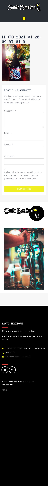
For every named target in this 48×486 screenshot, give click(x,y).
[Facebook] (5, 370)
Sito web (9, 156)
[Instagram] (13, 370)
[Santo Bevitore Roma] (24, 8)
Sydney (30, 481)
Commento (10, 111)
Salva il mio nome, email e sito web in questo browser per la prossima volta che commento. (23, 175)
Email (8, 144)
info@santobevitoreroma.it (18, 356)
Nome (7, 133)
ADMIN (4, 390)
